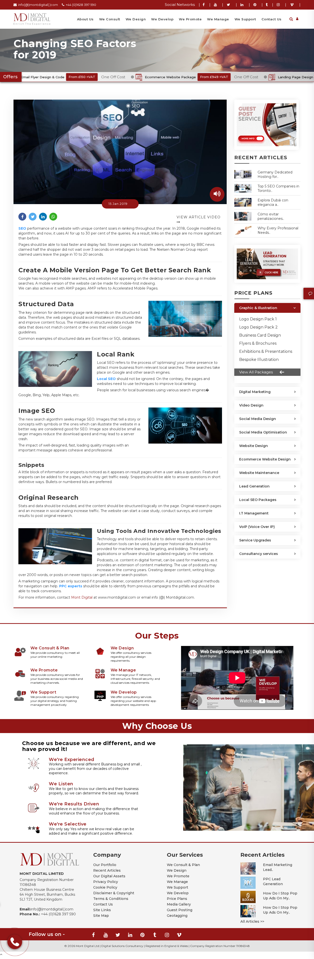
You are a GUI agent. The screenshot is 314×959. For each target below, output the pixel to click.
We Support (245, 19)
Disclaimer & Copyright (113, 893)
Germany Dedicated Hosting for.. (275, 174)
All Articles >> (252, 921)
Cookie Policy (105, 887)
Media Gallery (179, 904)
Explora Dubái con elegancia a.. (273, 202)
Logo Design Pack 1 (258, 319)
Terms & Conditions (110, 898)
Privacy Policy (105, 882)
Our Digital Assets (109, 876)
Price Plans (177, 898)
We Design (136, 19)
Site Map (101, 915)
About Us (85, 19)
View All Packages (256, 372)
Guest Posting (179, 910)
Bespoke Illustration (259, 359)
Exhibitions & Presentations (265, 351)
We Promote (190, 19)
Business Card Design (260, 335)
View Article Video (199, 217)
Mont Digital (81, 597)
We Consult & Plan (183, 865)
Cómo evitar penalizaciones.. (271, 216)
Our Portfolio (104, 865)
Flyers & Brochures (257, 343)
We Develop (162, 19)
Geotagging (177, 915)
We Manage (218, 19)
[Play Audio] (217, 194)
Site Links (102, 910)
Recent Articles (107, 870)
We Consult (109, 19)
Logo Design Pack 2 (258, 327)
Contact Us (272, 19)
